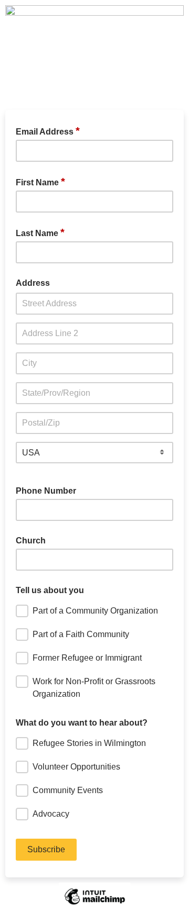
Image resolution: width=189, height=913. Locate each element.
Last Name (40, 232)
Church (31, 540)
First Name (40, 181)
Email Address (48, 131)
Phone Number (46, 490)
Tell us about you (50, 590)
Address (33, 283)
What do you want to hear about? (82, 722)
